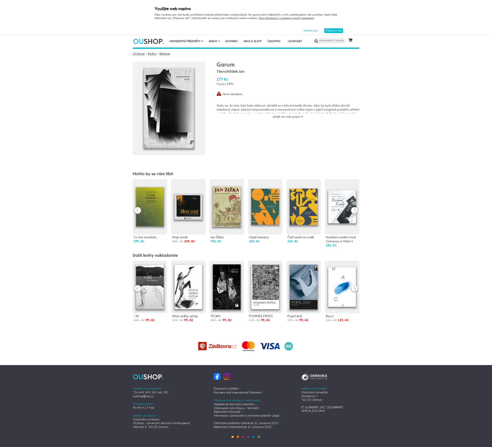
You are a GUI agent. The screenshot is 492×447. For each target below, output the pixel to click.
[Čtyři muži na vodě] (303, 200)
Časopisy (274, 41)
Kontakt (295, 41)
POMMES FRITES (261, 316)
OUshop (139, 54)
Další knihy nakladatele (155, 256)
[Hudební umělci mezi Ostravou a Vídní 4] (342, 199)
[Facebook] (217, 376)
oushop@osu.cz (143, 396)
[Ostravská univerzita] (314, 376)
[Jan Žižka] (227, 202)
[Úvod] (149, 41)
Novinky (231, 41)
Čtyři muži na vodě (300, 237)
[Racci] (342, 283)
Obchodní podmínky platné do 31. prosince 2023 (247, 423)
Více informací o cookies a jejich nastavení (286, 18)
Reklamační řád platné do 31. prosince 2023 (243, 427)
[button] (354, 210)
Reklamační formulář (228, 412)
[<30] (150, 286)
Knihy (213, 41)
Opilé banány (259, 237)
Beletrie (165, 54)
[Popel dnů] (303, 286)
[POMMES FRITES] (265, 286)
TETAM (215, 316)
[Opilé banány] (265, 200)
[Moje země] (188, 195)
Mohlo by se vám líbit (153, 174)
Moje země (180, 237)
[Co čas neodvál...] (150, 202)
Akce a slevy (253, 41)
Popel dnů (294, 316)
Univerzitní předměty (185, 41)
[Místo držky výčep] (188, 286)
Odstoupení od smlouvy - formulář (237, 408)
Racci (329, 316)
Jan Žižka (217, 237)
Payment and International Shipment (239, 392)
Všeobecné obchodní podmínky (235, 404)
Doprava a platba (227, 388)
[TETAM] (227, 286)
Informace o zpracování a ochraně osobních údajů (248, 415)
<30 (136, 316)
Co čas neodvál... (146, 237)
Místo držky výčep (185, 316)
